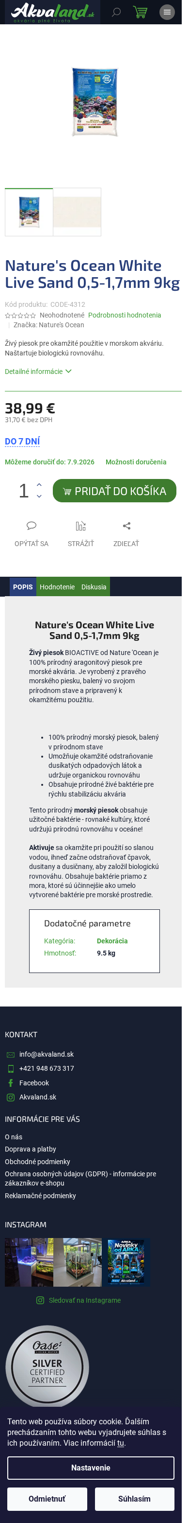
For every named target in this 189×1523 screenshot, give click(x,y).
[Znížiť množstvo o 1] (39, 496)
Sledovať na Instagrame (85, 1300)
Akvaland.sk (37, 1097)
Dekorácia (112, 941)
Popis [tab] (23, 587)
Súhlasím (134, 1499)
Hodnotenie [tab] (57, 587)
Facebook (34, 1083)
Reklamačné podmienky (40, 1196)
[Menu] (167, 12)
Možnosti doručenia (136, 462)
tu (120, 1443)
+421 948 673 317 (46, 1068)
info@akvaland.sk (46, 1054)
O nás (13, 1137)
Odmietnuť (47, 1499)
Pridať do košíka (120, 490)
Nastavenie (90, 1467)
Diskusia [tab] (94, 587)
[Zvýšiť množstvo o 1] (39, 485)
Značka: (49, 325)
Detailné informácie (34, 371)
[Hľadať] (116, 12)
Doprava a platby (30, 1149)
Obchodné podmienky (37, 1162)
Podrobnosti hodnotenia (124, 315)
